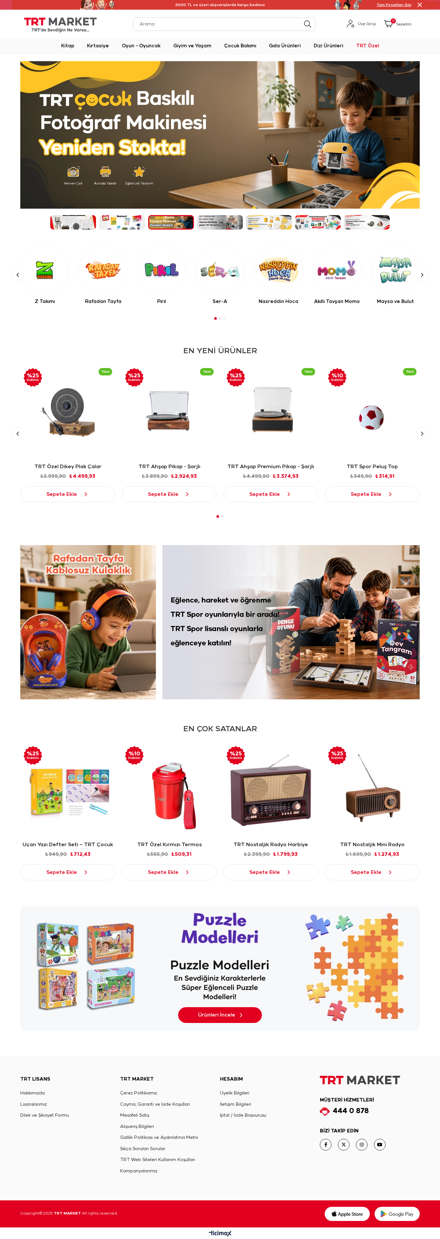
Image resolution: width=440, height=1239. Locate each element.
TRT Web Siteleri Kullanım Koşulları (157, 1160)
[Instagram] (362, 1144)
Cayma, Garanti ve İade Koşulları (155, 1104)
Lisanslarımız (33, 1104)
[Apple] (347, 1214)
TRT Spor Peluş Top (270, 466)
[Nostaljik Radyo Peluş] (372, 412)
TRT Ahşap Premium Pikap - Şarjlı (169, 466)
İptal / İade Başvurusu (243, 1115)
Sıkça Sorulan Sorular (142, 1149)
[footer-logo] (360, 1080)
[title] (88, 622)
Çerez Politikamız (138, 1093)
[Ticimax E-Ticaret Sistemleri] (220, 1234)
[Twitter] (343, 1144)
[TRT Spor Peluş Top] (270, 412)
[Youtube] (380, 1144)
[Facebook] (325, 1144)
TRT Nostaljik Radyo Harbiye (271, 844)
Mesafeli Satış (134, 1115)
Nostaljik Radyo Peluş (372, 466)
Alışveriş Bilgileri (137, 1126)
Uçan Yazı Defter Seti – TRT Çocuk (68, 844)
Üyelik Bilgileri (234, 1093)
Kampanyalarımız (138, 1171)
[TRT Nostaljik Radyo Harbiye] (270, 790)
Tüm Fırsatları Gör (394, 5)
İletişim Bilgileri (235, 1104)
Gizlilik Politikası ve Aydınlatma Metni (159, 1137)
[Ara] (307, 24)
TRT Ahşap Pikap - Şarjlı (68, 466)
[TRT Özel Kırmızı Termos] (169, 790)
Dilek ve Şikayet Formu (44, 1115)
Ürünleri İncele (216, 1015)
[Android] (397, 1214)
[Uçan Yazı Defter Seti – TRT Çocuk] (67, 790)
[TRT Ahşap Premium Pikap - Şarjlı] (169, 412)
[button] (73, 222)
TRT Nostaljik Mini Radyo (372, 844)
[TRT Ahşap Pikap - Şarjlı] (67, 412)
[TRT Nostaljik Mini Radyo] (372, 790)
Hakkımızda (32, 1093)
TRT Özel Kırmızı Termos (169, 844)
